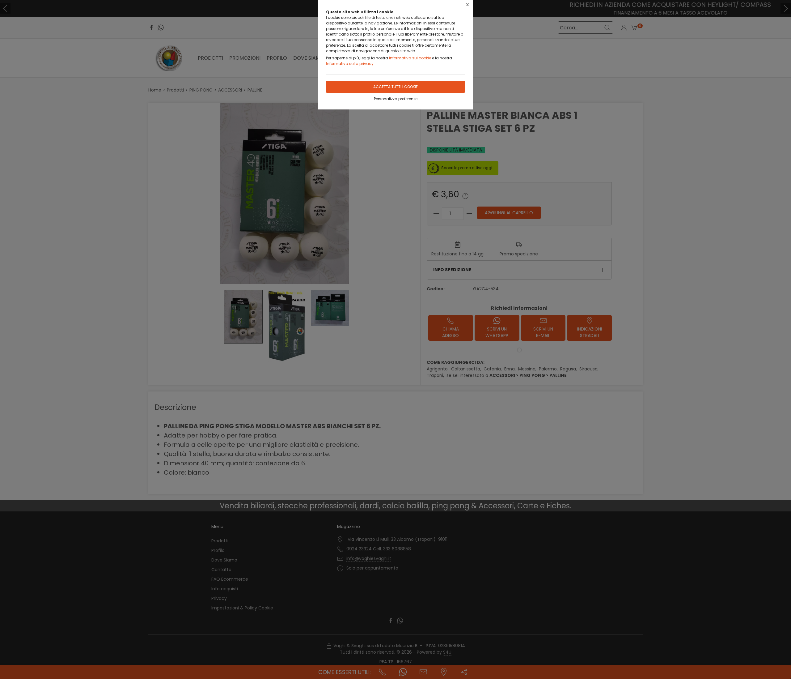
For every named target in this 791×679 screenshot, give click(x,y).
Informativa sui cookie (410, 58)
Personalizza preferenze (395, 98)
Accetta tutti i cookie (395, 86)
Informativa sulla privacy (350, 63)
